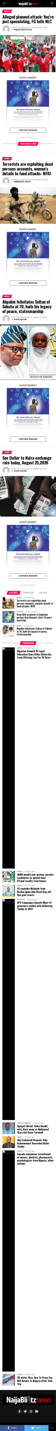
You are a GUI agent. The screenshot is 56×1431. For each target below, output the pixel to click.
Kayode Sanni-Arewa (23, 30)
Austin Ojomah (20, 319)
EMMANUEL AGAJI (22, 182)
